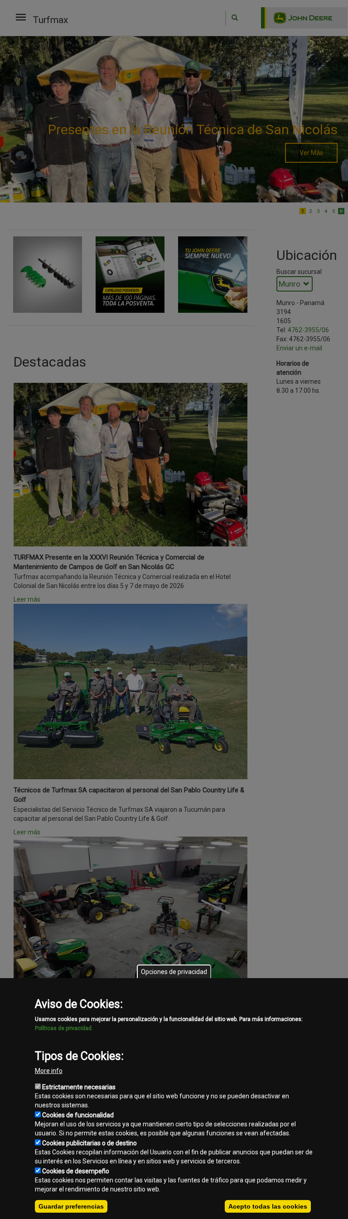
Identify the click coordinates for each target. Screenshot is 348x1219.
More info (49, 1070)
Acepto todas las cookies (267, 1206)
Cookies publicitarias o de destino (89, 1143)
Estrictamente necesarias (79, 1087)
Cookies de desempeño (75, 1171)
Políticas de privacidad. (64, 1028)
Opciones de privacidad (174, 971)
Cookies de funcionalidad (78, 1115)
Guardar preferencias (71, 1206)
